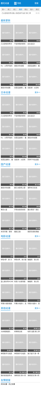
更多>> (37, 92)
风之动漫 (12, 384)
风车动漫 (4, 384)
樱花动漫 (5, 3)
